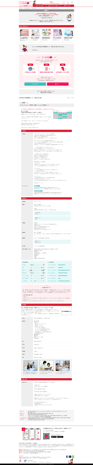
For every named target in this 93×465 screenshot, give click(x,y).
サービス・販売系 (46, 411)
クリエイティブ (40, 449)
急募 (36, 418)
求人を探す (26, 5)
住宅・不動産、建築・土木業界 (47, 415)
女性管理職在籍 (54, 417)
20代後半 (31, 419)
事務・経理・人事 (45, 449)
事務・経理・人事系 (31, 411)
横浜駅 (38, 414)
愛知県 (42, 413)
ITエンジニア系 (52, 411)
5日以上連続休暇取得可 (50, 418)
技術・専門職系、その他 (31, 412)
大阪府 (31, 413)
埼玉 (30, 450)
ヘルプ (45, 3)
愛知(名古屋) (37, 450)
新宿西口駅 (34, 414)
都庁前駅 (40, 414)
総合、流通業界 (45, 416)
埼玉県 (37, 413)
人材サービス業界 (40, 415)
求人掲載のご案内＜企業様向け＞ (55, 3)
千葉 (32, 450)
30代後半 (43, 419)
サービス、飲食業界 (64, 415)
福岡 (40, 450)
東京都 (29, 413)
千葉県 (40, 413)
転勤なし (33, 417)
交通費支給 (34, 418)
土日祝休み (61, 417)
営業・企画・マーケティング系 (38, 411)
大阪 (34, 450)
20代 (28, 419)
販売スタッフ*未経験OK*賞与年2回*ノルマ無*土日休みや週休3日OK (35, 38)
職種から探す (21, 449)
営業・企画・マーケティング (27, 449)
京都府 (50, 413)
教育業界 (49, 416)
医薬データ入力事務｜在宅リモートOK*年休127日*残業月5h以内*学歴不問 (57, 38)
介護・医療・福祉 (63, 449)
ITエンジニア (58, 449)
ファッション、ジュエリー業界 (32, 416)
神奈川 (26, 450)
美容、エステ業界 (40, 416)
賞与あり (39, 418)
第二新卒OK (29, 417)
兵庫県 (47, 413)
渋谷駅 (31, 414)
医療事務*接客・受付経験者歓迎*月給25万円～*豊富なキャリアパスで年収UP (68, 38)
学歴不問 (58, 417)
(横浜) (28, 450)
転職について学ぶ (67, 5)
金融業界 (54, 415)
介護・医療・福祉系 (57, 411)
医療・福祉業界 (58, 415)
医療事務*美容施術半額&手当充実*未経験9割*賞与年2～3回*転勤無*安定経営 (46, 38)
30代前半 (39, 419)
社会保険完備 (30, 418)
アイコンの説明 (69, 111)
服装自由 (65, 417)
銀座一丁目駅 (44, 414)
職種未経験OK (49, 417)
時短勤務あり (69, 417)
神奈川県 (34, 413)
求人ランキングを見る (39, 5)
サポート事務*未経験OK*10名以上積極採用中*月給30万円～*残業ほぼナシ (24, 38)
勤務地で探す (21, 450)
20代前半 (34, 419)
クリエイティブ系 (63, 411)
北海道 (52, 413)
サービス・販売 (35, 449)
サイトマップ (48, 3)
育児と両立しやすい (38, 417)
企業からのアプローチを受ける (53, 5)
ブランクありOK (43, 417)
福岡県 (45, 413)
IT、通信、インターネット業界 (32, 415)
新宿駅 (29, 414)
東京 (24, 450)
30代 (37, 419)
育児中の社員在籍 (43, 418)
